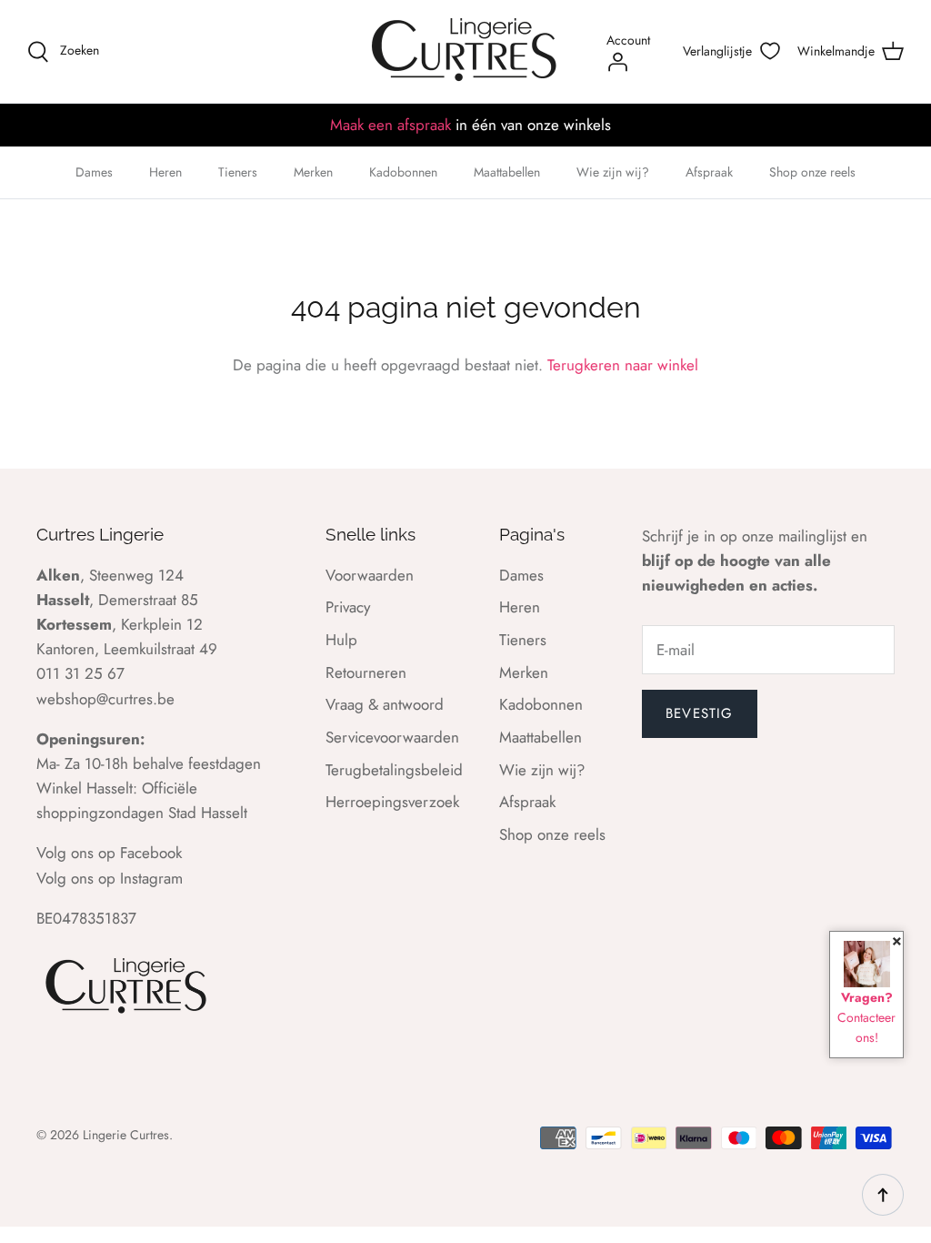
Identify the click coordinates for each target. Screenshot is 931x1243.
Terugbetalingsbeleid (394, 770)
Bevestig (700, 713)
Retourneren (365, 672)
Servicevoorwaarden (392, 737)
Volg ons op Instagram (109, 878)
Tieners (237, 172)
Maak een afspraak (390, 125)
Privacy (347, 607)
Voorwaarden (369, 575)
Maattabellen (507, 172)
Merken (313, 172)
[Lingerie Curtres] (465, 51)
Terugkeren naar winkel (622, 365)
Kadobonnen (403, 172)
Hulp (341, 640)
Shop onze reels (812, 172)
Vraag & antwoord (384, 704)
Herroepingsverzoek (392, 802)
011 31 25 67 (80, 673)
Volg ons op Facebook (109, 853)
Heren (165, 172)
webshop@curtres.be (105, 699)
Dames (94, 172)
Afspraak (709, 172)
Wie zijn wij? (612, 172)
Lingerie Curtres (126, 1135)
